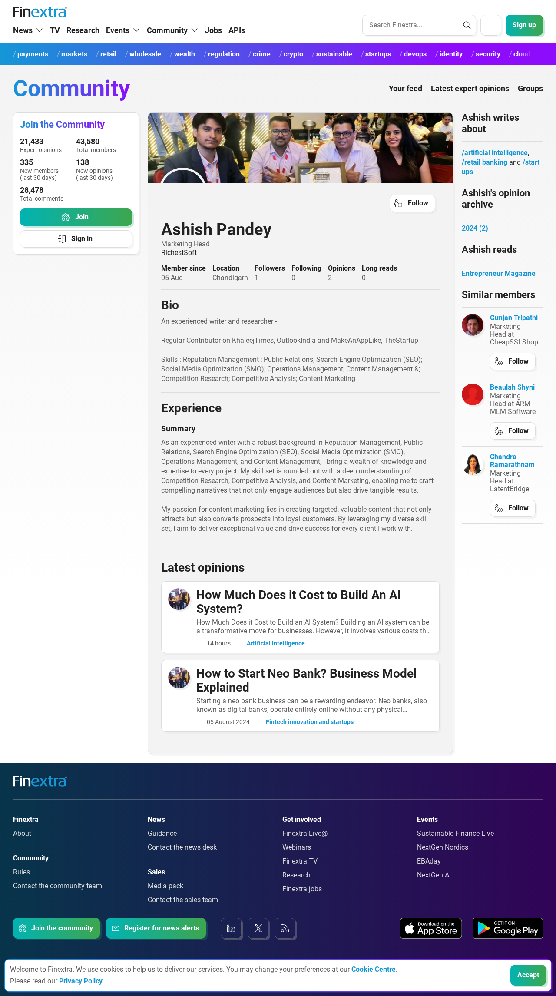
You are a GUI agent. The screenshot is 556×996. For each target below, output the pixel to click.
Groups (530, 88)
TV (55, 30)
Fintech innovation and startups (310, 721)
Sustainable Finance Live (455, 833)
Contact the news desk (182, 847)
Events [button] (117, 30)
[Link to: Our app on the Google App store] (508, 928)
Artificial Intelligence (276, 643)
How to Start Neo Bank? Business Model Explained (306, 680)
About (22, 833)
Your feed (405, 88)
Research (82, 30)
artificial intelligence (496, 153)
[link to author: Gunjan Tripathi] (472, 325)
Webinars (296, 847)
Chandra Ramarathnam (512, 461)
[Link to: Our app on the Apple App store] (431, 928)
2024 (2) (475, 228)
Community (71, 88)
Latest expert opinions (470, 88)
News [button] (23, 30)
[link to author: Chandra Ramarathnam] (472, 464)
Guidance (162, 833)
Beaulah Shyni (512, 387)
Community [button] (167, 30)
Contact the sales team (183, 900)
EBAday (429, 861)
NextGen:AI (434, 875)
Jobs (213, 30)
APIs (236, 30)
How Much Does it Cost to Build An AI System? (298, 602)
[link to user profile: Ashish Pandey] (300, 191)
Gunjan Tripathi (514, 318)
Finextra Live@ (305, 833)
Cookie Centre (373, 969)
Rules (21, 872)
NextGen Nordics (442, 847)
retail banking (485, 162)
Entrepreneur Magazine (499, 273)
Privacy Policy (81, 981)
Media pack (165, 886)
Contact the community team (57, 886)
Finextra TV (300, 861)
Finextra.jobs (302, 889)
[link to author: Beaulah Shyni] (472, 394)
